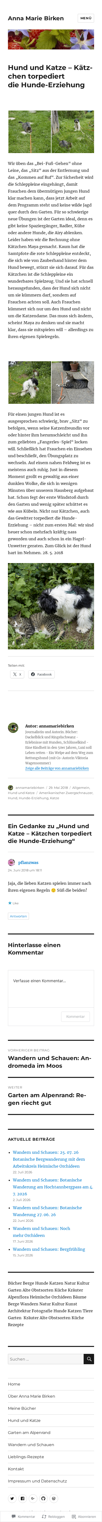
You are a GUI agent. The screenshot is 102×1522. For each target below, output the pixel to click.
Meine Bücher (22, 1408)
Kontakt (16, 1469)
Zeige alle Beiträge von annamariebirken (57, 768)
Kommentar (75, 1016)
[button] (29, 132)
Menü (85, 18)
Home (14, 1384)
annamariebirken (30, 788)
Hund (12, 798)
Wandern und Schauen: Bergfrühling (49, 1249)
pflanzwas (28, 862)
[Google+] (33, 1498)
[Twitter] (12, 1498)
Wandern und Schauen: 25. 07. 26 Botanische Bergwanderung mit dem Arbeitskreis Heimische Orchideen (49, 1159)
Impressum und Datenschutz (37, 1481)
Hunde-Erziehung (34, 798)
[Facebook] (22, 1498)
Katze (54, 798)
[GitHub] (43, 1498)
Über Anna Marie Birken (31, 1396)
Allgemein (80, 788)
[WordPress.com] (54, 1498)
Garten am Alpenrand (29, 1432)
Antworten (18, 916)
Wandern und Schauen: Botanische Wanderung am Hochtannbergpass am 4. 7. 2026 (53, 1187)
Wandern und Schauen (31, 1444)
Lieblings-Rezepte (26, 1456)
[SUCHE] (89, 1359)
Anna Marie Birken (36, 18)
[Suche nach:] (46, 1359)
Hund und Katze (21, 793)
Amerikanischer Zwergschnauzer (66, 793)
